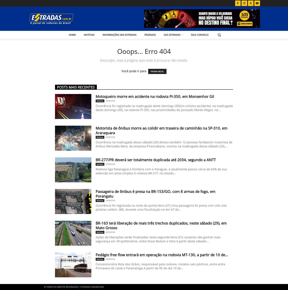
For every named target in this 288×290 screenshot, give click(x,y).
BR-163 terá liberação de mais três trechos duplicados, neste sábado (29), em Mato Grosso (161, 225)
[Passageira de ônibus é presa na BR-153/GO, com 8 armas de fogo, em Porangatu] (73, 201)
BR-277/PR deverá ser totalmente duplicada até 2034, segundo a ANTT (156, 159)
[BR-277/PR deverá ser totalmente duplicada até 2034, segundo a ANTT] (73, 169)
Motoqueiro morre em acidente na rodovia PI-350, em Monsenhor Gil (155, 96)
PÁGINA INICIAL (157, 71)
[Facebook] (238, 3)
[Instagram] (244, 3)
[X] (251, 3)
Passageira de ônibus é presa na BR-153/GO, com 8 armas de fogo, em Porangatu (155, 193)
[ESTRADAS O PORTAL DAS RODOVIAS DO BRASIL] (63, 19)
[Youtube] (257, 3)
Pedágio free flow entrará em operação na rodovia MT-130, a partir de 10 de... (162, 254)
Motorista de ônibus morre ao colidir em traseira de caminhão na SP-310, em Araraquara (161, 130)
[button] (219, 35)
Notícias (100, 101)
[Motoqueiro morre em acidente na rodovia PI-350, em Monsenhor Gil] (73, 106)
